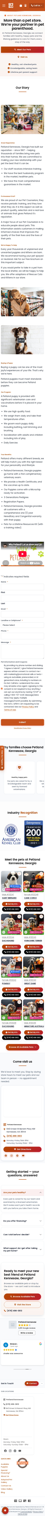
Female (31, 894)
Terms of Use (10, 709)
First (3, 592)
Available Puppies (5, 1465)
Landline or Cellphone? (12, 620)
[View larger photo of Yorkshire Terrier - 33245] (41, 916)
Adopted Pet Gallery (6, 1481)
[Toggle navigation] (4, 5)
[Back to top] (42, 1383)
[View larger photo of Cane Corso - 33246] (41, 874)
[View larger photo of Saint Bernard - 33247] (19, 874)
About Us (5, 1476)
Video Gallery (6, 1489)
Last (3, 603)
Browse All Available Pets (21, 1047)
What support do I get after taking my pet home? (20, 1249)
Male (8, 894)
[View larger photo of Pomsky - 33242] (19, 959)
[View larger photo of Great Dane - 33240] (41, 959)
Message (6, 642)
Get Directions (24, 1149)
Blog (3, 1492)
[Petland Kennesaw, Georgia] (11, 5)
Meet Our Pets (24, 49)
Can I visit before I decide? (16, 1234)
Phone (4, 631)
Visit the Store (24, 1304)
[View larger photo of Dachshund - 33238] (19, 1002)
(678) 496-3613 (14, 1136)
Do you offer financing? (15, 1221)
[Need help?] (5, 1510)
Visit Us (23, 57)
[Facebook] (5, 1155)
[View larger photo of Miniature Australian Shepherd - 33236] (41, 1002)
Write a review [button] (27, 1333)
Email (4, 609)
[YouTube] (23, 1155)
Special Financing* (5, 1471)
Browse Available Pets (24, 1296)
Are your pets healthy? (14, 1192)
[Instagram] (11, 1155)
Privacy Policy (28, 706)
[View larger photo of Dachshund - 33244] (19, 916)
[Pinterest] (17, 1155)
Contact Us (6, 1485)
